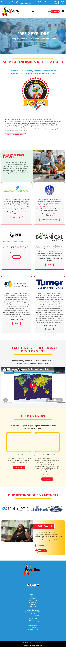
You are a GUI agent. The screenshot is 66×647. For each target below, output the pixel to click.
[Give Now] (50, 11)
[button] (33, 11)
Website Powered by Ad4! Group (33, 645)
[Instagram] (31, 585)
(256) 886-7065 (33, 619)
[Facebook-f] (28, 585)
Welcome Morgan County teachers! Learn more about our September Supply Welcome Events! (25, 2)
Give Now (55, 11)
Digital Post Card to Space (47, 207)
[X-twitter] (34, 585)
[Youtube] (38, 585)
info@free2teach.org (33, 621)
